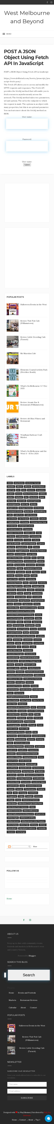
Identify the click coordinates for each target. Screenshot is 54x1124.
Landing (40, 636)
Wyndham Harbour (27, 828)
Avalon (11, 494)
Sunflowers (38, 778)
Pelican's (38, 718)
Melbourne (39, 675)
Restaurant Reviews (28, 1000)
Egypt (40, 558)
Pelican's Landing (15, 721)
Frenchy (42, 583)
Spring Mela (28, 771)
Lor (19, 647)
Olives (24, 714)
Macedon (28, 650)
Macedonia (30, 654)
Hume (38, 615)
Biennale (21, 501)
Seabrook (12, 750)
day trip (11, 547)
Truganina (12, 796)
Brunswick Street (15, 511)
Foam (33, 575)
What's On (40, 814)
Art (18, 490)
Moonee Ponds (14, 686)
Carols (43, 518)
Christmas (12, 526)
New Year (12, 704)
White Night (13, 818)
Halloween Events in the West (33, 304)
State (20, 775)
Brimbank (38, 508)
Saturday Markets (15, 746)
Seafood (22, 750)
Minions (29, 682)
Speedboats (25, 768)
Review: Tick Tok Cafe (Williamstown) (30, 322)
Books (33, 504)
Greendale (20, 597)
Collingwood (22, 536)
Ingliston (11, 622)
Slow (41, 757)
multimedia (38, 689)
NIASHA (41, 707)
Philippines (29, 721)
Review (31, 739)
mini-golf (20, 682)
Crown (27, 540)
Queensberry (38, 736)
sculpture (40, 746)
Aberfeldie (19, 483)
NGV (33, 707)
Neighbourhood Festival (18, 697)
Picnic (24, 725)
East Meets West (15, 558)
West (32, 807)
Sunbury (11, 778)
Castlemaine (13, 522)
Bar (26, 497)
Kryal (26, 632)
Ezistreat (30, 565)
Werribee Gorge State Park (30, 803)
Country (18, 540)
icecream (29, 618)
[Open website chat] (48, 1118)
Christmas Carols (26, 526)
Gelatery (21, 590)
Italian (19, 622)
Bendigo (11, 501)
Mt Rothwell (13, 689)
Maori (23, 668)
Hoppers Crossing (28, 608)
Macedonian (13, 657)
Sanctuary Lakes (22, 743)
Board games (34, 501)
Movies (34, 686)
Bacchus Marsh (30, 494)
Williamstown (13, 821)
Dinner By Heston (38, 551)
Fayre (19, 568)
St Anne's (12, 775)
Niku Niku (12, 711)
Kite (38, 625)
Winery (34, 825)
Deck (36, 547)
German (39, 590)
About (23, 1007)
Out (31, 714)
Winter (42, 825)
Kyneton (34, 632)
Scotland (29, 746)
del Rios (11, 551)
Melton (11, 682)
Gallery (27, 586)
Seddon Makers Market (27, 753)
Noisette (22, 711)
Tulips (21, 796)
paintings (11, 718)
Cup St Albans (14, 543)
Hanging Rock (38, 600)
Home (9, 898)
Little (18, 643)
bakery (43, 494)
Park (30, 718)
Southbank (12, 768)
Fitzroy (19, 575)
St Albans (40, 771)
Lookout (11, 647)
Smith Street (25, 761)
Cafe (10, 515)
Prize (28, 732)
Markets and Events (34, 672)
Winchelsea (13, 825)
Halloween (12, 600)
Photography (13, 725)
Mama (10, 664)
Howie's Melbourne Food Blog (21, 611)
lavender (17, 640)
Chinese (24, 522)
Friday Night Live (15, 586)
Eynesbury (19, 565)
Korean (42, 629)
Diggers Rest (22, 551)
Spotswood (38, 768)
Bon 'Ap (25, 504)
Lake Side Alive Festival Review (21, 636)
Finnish (11, 575)
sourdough (31, 764)
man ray (19, 664)
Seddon (11, 753)
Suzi (22, 786)
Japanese (37, 622)
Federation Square (33, 568)
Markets (20, 672)
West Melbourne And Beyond (20, 814)
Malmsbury (12, 661)
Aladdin (11, 486)
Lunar (33, 647)
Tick (9, 793)
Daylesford (21, 547)
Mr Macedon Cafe (28, 353)
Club (39, 533)
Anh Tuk (11, 490)
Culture (36, 540)
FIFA (28, 572)
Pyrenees (12, 736)
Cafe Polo (18, 515)
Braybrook (12, 508)
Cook (10, 540)
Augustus (41, 490)
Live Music (38, 643)
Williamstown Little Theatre (33, 821)
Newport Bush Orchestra (18, 707)
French (33, 583)
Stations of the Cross (34, 775)
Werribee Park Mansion (18, 807)
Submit (27, 165)
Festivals (20, 572)
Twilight (29, 796)
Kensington (18, 625)
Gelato (31, 590)
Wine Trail (24, 825)
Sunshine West (38, 782)
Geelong (11, 590)
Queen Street (24, 736)
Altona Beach (38, 486)
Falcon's (40, 565)
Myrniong (19, 693)
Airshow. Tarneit (33, 483)
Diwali (10, 554)
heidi (10, 604)
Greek (10, 597)
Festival (11, 572)
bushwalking (40, 511)
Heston (18, 604)
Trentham (33, 793)
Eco (34, 558)
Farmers (11, 568)
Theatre (41, 789)
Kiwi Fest (11, 629)
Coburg (11, 536)
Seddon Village (14, 757)
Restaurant (20, 739)
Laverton (28, 640)
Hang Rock (24, 600)
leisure (10, 643)
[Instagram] (51, 2)
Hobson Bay (13, 608)
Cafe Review (30, 515)
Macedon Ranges (15, 654)
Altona (27, 486)
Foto (26, 583)
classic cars (29, 533)
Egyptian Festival (15, 561)
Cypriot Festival (28, 543)
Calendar (13, 1007)
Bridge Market (25, 508)
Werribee (12, 803)
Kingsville (30, 625)
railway (11, 739)
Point (40, 725)
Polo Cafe (24, 729)
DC (30, 547)
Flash (27, 575)
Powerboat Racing (16, 732)
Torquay (22, 793)
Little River (27, 643)
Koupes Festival (14, 632)
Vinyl (18, 800)
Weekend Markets (31, 800)
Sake (10, 743)
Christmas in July (14, 529)
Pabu (37, 714)
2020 (10, 483)
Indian (38, 618)
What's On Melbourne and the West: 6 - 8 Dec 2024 (33, 452)
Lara (9, 640)
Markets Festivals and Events (20, 675)
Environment (30, 561)
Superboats (13, 786)
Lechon (37, 640)
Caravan (34, 518)
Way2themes (25, 1112)
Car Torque (23, 518)
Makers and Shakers (29, 657)
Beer (42, 497)
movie (26, 686)
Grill (29, 597)
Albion (19, 486)
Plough (32, 725)
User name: (27, 117)
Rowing (40, 739)
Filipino (36, 572)
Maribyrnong (34, 668)
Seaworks (33, 750)
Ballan (10, 497)
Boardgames (13, 504)
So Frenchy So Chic (16, 764)
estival (41, 561)
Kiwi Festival (23, 629)
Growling (37, 597)
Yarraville (42, 828)
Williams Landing (27, 818)
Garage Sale (38, 586)
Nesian (34, 697)
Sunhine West (13, 782)
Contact (33, 1007)
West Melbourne (30, 810)
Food (21, 579)
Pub (35, 732)
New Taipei (25, 700)
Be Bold (33, 497)
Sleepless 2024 (29, 757)
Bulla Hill (28, 511)
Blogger (32, 956)
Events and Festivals (27, 993)
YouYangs (21, 832)
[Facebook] (47, 2)
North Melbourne (35, 711)
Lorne (25, 647)
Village (11, 800)
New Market (13, 700)
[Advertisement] (23, 202)
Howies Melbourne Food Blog (20, 615)
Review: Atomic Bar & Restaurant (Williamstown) (32, 403)
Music (10, 693)
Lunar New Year (14, 650)
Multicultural (25, 689)
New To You (38, 700)
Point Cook (12, 729)
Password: (27, 139)
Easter (27, 558)
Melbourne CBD (15, 679)
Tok (15, 793)
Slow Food (12, 761)
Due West (32, 554)
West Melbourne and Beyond (27, 17)
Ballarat (19, 497)
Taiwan (11, 789)
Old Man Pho (13, 714)
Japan (27, 622)
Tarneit (19, 789)
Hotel (41, 608)
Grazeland (37, 593)
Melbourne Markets (32, 679)
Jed (9, 625)
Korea (33, 629)
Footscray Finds (14, 583)
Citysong (28, 529)
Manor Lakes (13, 668)
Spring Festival (14, 771)
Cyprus (41, 543)
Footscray (31, 579)
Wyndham (12, 828)
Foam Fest (12, 579)
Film (43, 572)
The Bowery (30, 789)
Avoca (18, 494)
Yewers (11, 832)
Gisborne (11, 593)
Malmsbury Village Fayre (30, 661)
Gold (20, 593)
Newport (22, 704)
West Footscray (14, 810)
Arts (23, 490)
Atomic (31, 490)
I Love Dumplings (15, 618)
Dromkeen (20, 554)
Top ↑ (38, 1120)
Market (11, 672)
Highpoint (27, 604)
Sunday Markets (24, 778)
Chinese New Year (38, 522)
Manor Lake (30, 664)
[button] (8, 34)
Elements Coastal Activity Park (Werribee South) (33, 371)
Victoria (38, 796)
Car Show (12, 518)
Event (10, 565)
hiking (36, 604)
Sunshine (26, 782)
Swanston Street (34, 786)
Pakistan (21, 718)
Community (35, 536)
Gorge (27, 593)
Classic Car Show (15, 533)
